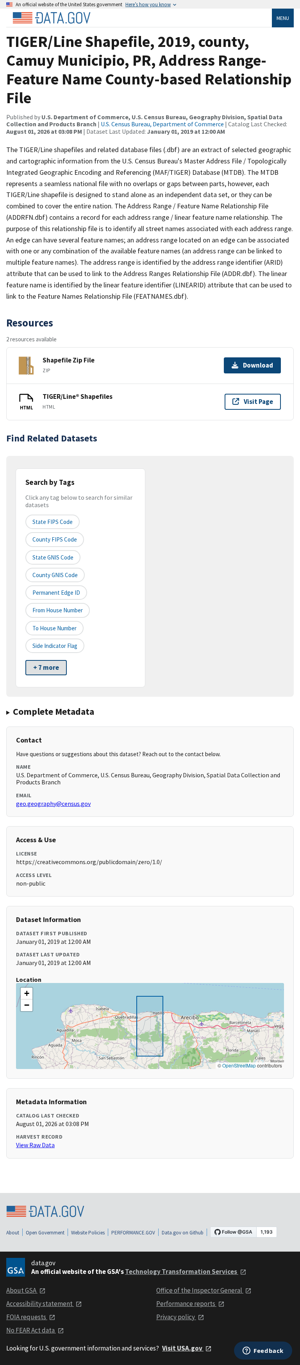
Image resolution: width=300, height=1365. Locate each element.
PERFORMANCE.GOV (133, 1232)
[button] (26, 993)
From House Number (57, 610)
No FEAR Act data (31, 1330)
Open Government (45, 1232)
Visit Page (258, 401)
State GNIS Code (52, 557)
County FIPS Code (54, 539)
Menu (283, 18)
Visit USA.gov (183, 1348)
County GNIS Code (55, 575)
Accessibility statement (40, 1303)
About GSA (22, 1290)
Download (258, 365)
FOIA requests (26, 1317)
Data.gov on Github (183, 1232)
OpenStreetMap (239, 1065)
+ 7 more (46, 667)
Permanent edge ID (56, 592)
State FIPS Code (52, 522)
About (12, 1232)
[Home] (51, 18)
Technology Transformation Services (181, 1271)
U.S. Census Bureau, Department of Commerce (162, 124)
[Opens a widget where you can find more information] (263, 1351)
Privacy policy (176, 1317)
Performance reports (186, 1303)
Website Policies (88, 1232)
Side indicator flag (54, 645)
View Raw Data (35, 1145)
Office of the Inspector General (199, 1290)
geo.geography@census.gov (53, 803)
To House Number (54, 628)
